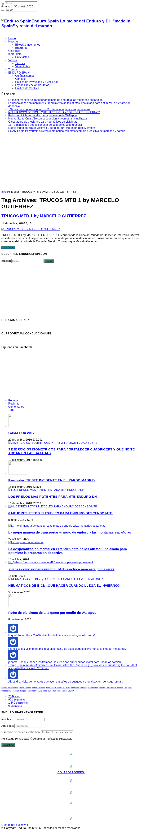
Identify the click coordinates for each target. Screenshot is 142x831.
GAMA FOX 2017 (21, 433)
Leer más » (8, 247)
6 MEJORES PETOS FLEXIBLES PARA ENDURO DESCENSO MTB (60, 513)
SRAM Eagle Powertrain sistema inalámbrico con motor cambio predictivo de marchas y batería (66, 130)
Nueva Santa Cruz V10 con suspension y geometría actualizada (48, 118)
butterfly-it (22, 824)
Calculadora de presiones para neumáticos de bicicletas (42, 121)
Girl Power (14, 50)
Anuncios (75, 688)
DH (73, 691)
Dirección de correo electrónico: (21, 732)
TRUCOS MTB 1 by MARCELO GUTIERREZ (43, 216)
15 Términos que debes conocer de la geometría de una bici (45, 124)
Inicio (4, 191)
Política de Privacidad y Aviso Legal (37, 81)
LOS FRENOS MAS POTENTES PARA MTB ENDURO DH (52, 496)
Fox (125, 688)
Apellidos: (7, 725)
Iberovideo (50, 688)
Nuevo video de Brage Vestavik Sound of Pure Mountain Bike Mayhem (51, 127)
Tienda (12, 69)
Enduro (102, 688)
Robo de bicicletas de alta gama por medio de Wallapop (42, 115)
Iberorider (57, 691)
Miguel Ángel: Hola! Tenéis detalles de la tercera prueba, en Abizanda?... (52, 635)
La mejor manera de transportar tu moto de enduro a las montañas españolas (55, 99)
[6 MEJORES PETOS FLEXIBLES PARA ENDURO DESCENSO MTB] (52, 506)
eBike (50, 691)
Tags (11, 409)
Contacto (20, 78)
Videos (12, 60)
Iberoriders (14, 53)
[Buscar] (2, 3)
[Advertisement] (71, 164)
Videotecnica (33, 691)
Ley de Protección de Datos (32, 85)
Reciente (13, 403)
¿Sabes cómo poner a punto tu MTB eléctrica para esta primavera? (49, 109)
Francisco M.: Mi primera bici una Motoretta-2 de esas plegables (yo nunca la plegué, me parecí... (67, 648)
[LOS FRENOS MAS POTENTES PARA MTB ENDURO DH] (46, 489)
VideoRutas (22, 66)
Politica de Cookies (27, 88)
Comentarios (16, 406)
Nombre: (6, 719)
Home (12, 38)
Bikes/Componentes (27, 44)
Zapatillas (43, 691)
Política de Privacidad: (15, 738)
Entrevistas (22, 57)
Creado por (8, 824)
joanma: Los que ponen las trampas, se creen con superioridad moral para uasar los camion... (65, 662)
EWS (130, 688)
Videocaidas (6, 691)
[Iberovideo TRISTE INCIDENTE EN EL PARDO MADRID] (17, 473)
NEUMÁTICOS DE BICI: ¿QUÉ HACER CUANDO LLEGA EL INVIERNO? (54, 112)
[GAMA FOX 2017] (17, 426)
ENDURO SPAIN (19, 72)
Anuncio (27, 688)
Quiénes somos (24, 75)
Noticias (13, 41)
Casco (58, 688)
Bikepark (23, 691)
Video (21, 688)
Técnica (20, 63)
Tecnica (15, 691)
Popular (13, 400)
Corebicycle (93, 688)
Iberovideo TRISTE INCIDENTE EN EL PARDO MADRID (51, 480)
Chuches (119, 688)
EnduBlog (21, 47)
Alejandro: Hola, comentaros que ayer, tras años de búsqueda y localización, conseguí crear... (65, 681)
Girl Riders (110, 688)
